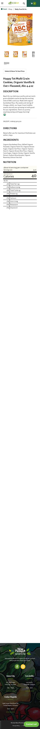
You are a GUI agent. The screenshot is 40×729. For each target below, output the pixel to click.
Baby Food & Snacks (22, 9)
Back (5, 9)
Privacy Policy (16, 725)
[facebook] (17, 666)
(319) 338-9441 (10, 691)
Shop (10, 9)
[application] (31, 724)
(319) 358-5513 (29, 691)
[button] (6, 54)
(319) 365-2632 (10, 712)
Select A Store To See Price (15, 71)
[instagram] (23, 666)
